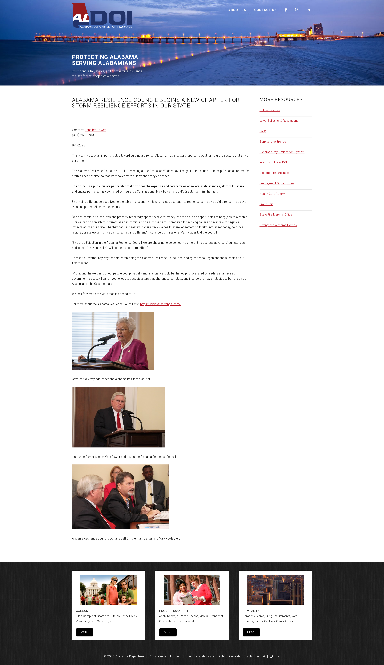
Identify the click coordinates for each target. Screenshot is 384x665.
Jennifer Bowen (95, 130)
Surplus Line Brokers (273, 141)
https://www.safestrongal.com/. (160, 304)
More (84, 632)
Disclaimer (251, 656)
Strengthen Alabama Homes (278, 225)
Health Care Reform (273, 194)
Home (174, 656)
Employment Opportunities (277, 183)
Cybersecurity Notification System (282, 152)
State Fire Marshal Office (276, 214)
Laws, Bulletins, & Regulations (279, 120)
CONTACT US (265, 10)
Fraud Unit (266, 204)
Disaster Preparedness (275, 173)
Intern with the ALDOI (273, 162)
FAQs (263, 131)
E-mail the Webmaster (199, 656)
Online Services (270, 110)
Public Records (229, 656)
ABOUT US (237, 10)
